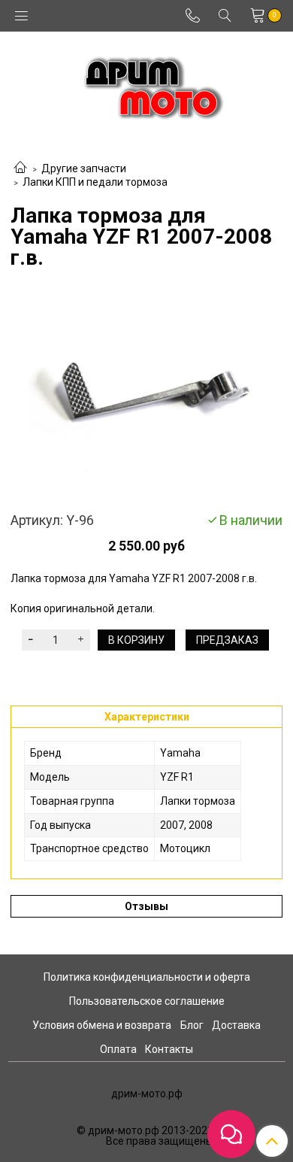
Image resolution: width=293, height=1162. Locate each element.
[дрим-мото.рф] (147, 84)
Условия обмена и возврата (101, 1025)
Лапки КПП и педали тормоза (95, 182)
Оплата (118, 1049)
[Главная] (20, 168)
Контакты (169, 1049)
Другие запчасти (83, 168)
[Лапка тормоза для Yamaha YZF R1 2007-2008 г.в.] (146, 391)
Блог (192, 1025)
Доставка (236, 1025)
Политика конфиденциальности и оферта (147, 977)
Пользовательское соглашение (147, 1001)
